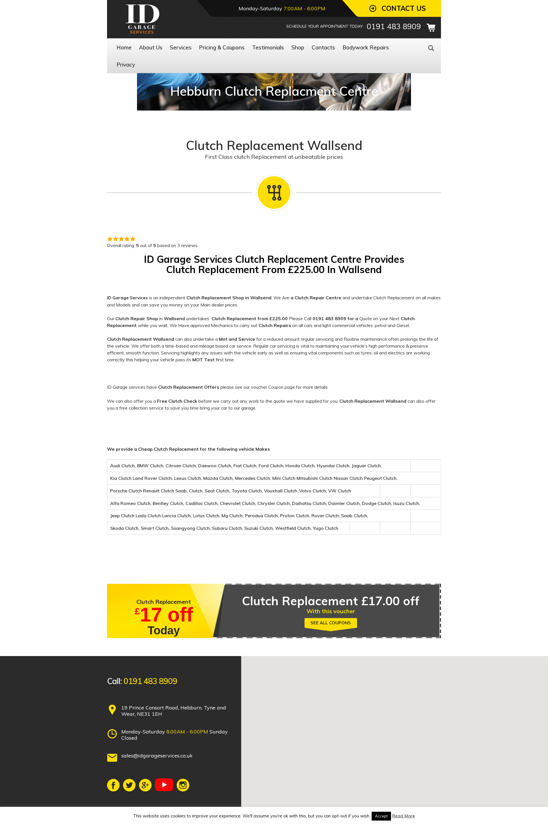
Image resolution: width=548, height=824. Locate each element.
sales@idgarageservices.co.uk (157, 755)
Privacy (125, 64)
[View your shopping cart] (431, 27)
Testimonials (268, 47)
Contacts (323, 47)
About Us (150, 47)
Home (124, 47)
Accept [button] (381, 816)
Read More (403, 816)
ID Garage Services (127, 297)
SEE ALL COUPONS (331, 622)
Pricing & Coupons (222, 47)
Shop (297, 47)
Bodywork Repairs (365, 47)
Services (181, 47)
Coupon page (281, 387)
